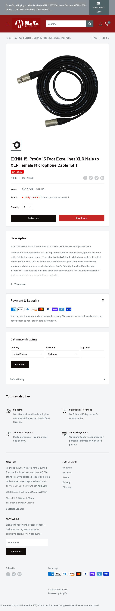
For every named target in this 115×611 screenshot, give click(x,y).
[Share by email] (102, 177)
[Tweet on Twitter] (96, 177)
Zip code (85, 347)
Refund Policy (17, 379)
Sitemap (67, 487)
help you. (42, 485)
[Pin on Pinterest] (91, 177)
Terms (66, 477)
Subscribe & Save (99, 9)
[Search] (89, 23)
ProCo (14, 178)
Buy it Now (81, 217)
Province (51, 347)
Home (9, 38)
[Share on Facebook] (85, 177)
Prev (95, 38)
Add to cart (33, 218)
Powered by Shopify (57, 593)
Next (104, 38)
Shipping (67, 467)
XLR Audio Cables (23, 38)
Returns (67, 472)
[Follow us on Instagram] (19, 574)
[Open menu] (7, 24)
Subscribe (15, 551)
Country (15, 347)
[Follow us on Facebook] (8, 574)
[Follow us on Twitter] (14, 574)
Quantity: (15, 207)
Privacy (66, 482)
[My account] (100, 23)
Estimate (20, 364)
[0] (106, 24)
